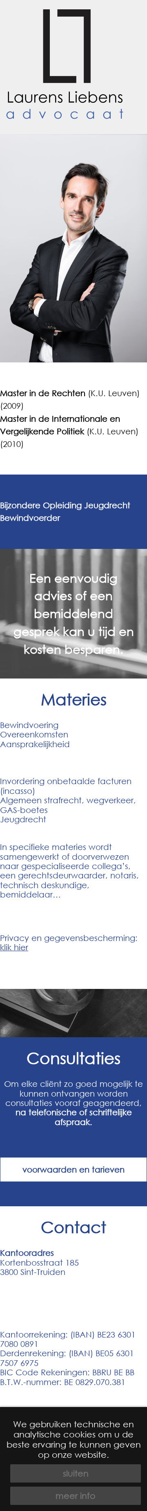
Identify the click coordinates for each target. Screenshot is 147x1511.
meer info (76, 1495)
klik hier (14, 947)
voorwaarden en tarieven (73, 1169)
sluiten (76, 1473)
